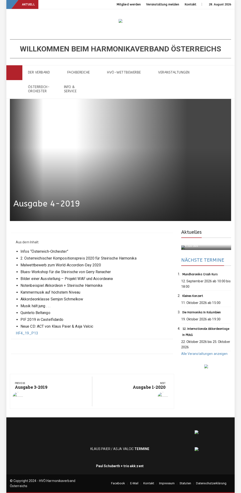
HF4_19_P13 (27, 333)
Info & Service (70, 89)
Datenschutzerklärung (211, 483)
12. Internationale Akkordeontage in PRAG (205, 332)
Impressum (167, 483)
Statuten (185, 483)
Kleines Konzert (192, 296)
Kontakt (191, 4)
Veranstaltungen (174, 72)
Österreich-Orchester (39, 89)
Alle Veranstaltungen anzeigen (204, 354)
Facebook (118, 483)
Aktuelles (191, 232)
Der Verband (39, 72)
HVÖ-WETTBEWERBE (124, 72)
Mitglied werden (129, 4)
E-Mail (134, 483)
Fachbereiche (78, 72)
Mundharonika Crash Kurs (199, 274)
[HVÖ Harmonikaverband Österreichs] (14, 72)
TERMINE (142, 449)
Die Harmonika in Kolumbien (201, 312)
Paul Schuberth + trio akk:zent (120, 466)
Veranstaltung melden (162, 4)
